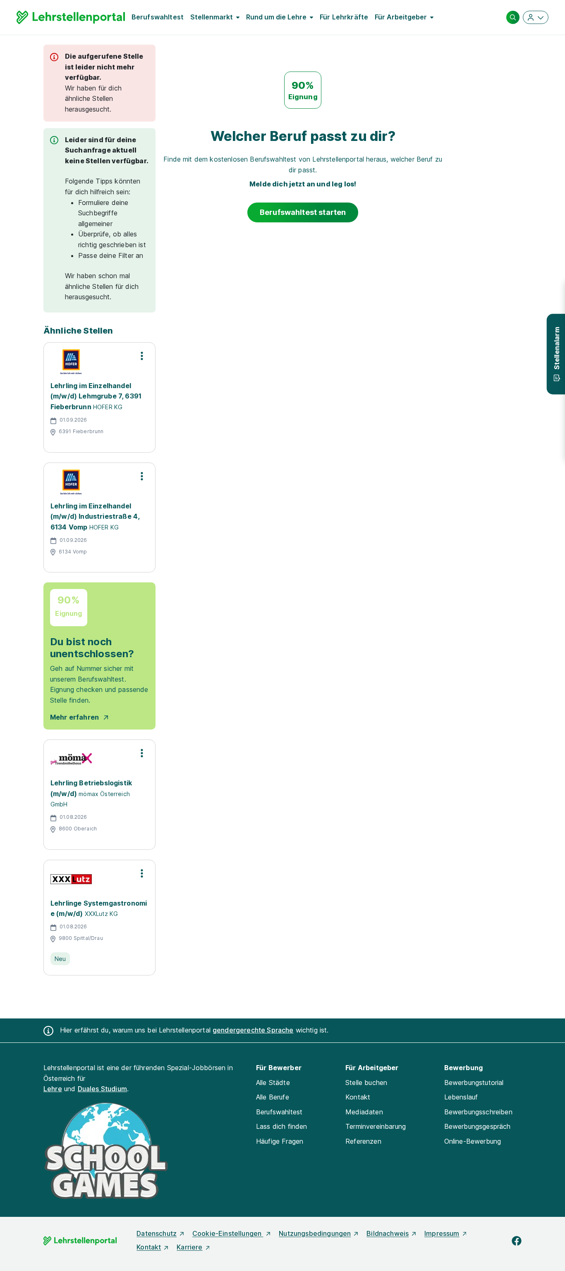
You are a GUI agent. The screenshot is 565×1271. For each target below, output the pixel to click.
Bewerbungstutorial (474, 1082)
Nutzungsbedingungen (315, 1233)
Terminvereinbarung (375, 1126)
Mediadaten (364, 1112)
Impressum (441, 1233)
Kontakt (357, 1097)
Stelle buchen (366, 1082)
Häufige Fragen (279, 1141)
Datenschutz (156, 1233)
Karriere (189, 1247)
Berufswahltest (158, 17)
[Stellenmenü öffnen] (142, 356)
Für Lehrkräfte (344, 17)
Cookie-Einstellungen (227, 1233)
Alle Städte (273, 1082)
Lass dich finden (281, 1126)
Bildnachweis (387, 1233)
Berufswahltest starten (303, 212)
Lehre (52, 1089)
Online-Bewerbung (472, 1141)
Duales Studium (102, 1089)
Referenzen (363, 1141)
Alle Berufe (272, 1097)
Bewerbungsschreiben (478, 1112)
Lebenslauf (461, 1097)
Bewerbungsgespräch (477, 1126)
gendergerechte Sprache (253, 1030)
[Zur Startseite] (71, 17)
